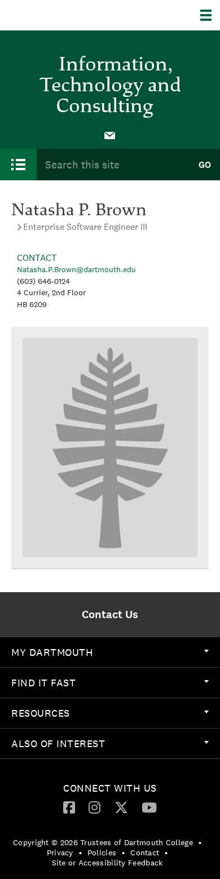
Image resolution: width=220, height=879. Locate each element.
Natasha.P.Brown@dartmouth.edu (76, 269)
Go (205, 165)
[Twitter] (121, 807)
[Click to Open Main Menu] (18, 164)
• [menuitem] (200, 842)
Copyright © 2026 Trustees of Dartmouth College (103, 842)
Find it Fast (43, 682)
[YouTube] (149, 807)
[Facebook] (69, 807)
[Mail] (110, 135)
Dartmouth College (66, 15)
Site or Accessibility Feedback (107, 863)
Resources (40, 713)
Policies (101, 852)
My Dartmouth (52, 652)
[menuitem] (110, 135)
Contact (144, 852)
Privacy (60, 852)
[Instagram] (94, 807)
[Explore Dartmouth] (210, 15)
